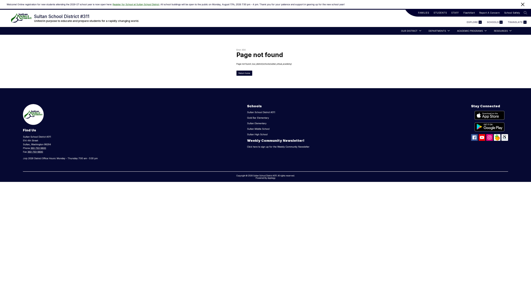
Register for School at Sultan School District (136, 4)
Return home (244, 73)
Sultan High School (257, 134)
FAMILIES (423, 12)
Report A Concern (489, 12)
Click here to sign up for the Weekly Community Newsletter (278, 146)
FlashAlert (469, 12)
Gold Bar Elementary (258, 117)
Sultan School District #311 (261, 112)
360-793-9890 (35, 151)
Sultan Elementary (256, 123)
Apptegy (271, 178)
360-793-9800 (38, 148)
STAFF (455, 12)
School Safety (512, 12)
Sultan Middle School (258, 128)
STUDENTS (440, 12)
